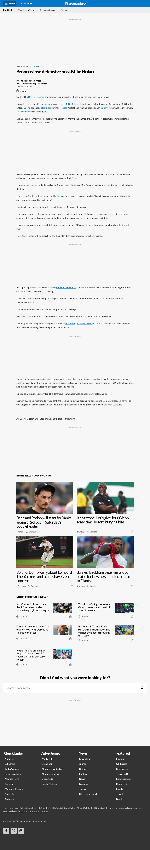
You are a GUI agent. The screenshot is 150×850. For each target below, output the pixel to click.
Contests (9, 794)
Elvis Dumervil (79, 378)
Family (119, 788)
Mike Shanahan (24, 111)
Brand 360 (47, 763)
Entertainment (123, 778)
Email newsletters (14, 773)
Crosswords (122, 768)
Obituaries (121, 763)
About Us (10, 758)
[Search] (142, 688)
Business (83, 783)
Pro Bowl (70, 323)
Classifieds (47, 778)
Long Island (85, 758)
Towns (82, 788)
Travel (119, 794)
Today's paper (12, 768)
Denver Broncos (36, 96)
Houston (63, 107)
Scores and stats (47, 10)
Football (7, 10)
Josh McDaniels (68, 104)
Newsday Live (12, 778)
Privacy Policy (45, 808)
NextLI (119, 798)
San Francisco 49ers (66, 287)
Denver (60, 196)
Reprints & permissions (116, 808)
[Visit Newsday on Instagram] (21, 831)
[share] (72, 532)
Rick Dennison (44, 107)
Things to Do (122, 773)
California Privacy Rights (64, 808)
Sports (20, 66)
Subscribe (10, 763)
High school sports (88, 794)
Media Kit (47, 758)
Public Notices (49, 783)
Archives (9, 798)
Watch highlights (26, 10)
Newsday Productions (53, 768)
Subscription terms (29, 808)
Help (15, 811)
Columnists (66, 10)
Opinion (83, 768)
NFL (37, 386)
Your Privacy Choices (38, 811)
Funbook (120, 758)
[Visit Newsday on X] (14, 831)
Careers (9, 783)
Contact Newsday (95, 808)
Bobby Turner (107, 107)
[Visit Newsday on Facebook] (6, 831)
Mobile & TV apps (14, 788)
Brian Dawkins (84, 323)
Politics (83, 773)
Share (23, 91)
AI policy (23, 811)
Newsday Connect (51, 773)
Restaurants (122, 783)
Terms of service (10, 808)
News (82, 778)
